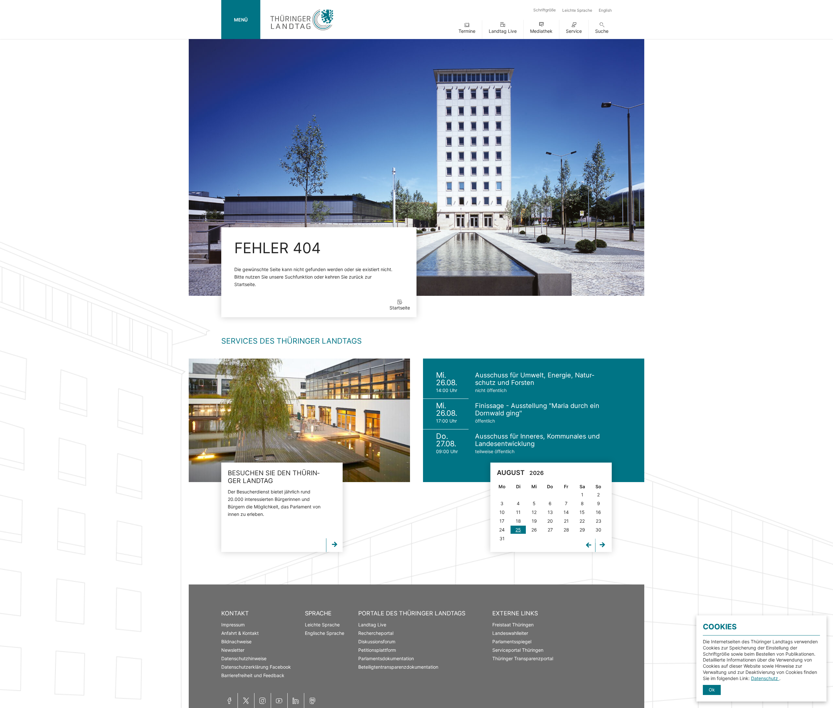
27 (550, 529)
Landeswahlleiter (510, 633)
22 (582, 521)
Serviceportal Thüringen (517, 650)
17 (501, 521)
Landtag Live (503, 31)
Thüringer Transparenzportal (522, 658)
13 (550, 512)
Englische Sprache (324, 633)
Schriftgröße (544, 9)
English (605, 10)
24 (502, 529)
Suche (601, 31)
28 (566, 529)
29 (582, 529)
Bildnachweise (236, 641)
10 (502, 512)
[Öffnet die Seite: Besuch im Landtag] (299, 420)
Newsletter (232, 650)
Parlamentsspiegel (511, 641)
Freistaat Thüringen (513, 624)
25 (518, 529)
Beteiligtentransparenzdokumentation (398, 667)
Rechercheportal (375, 633)
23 (598, 521)
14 (566, 512)
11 (518, 512)
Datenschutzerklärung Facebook (256, 667)
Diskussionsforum (376, 641)
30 (598, 529)
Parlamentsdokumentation (386, 658)
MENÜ (241, 19)
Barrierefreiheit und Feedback (252, 675)
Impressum (233, 624)
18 (518, 521)
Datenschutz (765, 678)
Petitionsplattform (377, 650)
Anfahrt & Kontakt (240, 633)
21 (566, 521)
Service (574, 31)
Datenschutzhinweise (243, 658)
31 (502, 538)
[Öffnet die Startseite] (302, 31)
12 (534, 512)
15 (582, 512)
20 (550, 521)
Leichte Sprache (577, 10)
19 (534, 521)
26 (534, 529)
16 (598, 512)
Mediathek (541, 31)
